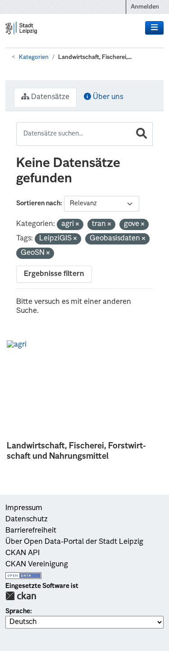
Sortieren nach (38, 203)
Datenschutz (26, 519)
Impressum (23, 508)
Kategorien (34, 57)
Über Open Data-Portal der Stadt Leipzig (74, 542)
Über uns (107, 97)
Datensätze (49, 97)
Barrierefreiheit (30, 530)
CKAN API (22, 553)
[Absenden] (141, 134)
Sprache (17, 611)
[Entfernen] (77, 224)
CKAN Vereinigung (36, 564)
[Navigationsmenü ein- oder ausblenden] (154, 28)
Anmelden (145, 7)
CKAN (20, 596)
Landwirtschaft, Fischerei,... (95, 57)
